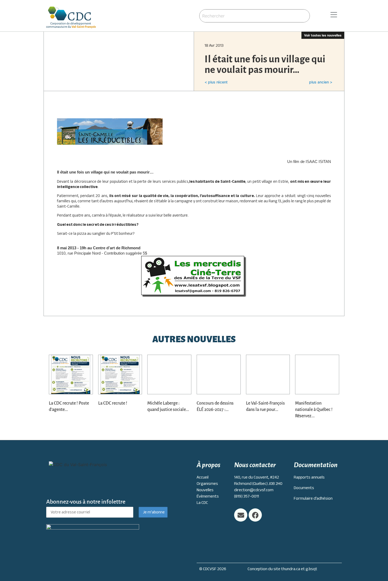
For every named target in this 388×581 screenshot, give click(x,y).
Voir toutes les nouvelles (323, 35)
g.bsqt (311, 569)
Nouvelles (205, 490)
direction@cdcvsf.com (253, 490)
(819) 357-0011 (246, 496)
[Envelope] (240, 515)
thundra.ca (290, 569)
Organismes (207, 484)
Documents (304, 488)
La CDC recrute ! (112, 403)
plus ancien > (320, 82)
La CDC (202, 503)
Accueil (203, 477)
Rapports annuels (309, 477)
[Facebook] (255, 515)
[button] (327, 15)
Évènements (208, 496)
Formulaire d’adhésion (313, 498)
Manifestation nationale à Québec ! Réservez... (314, 409)
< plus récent (216, 82)
